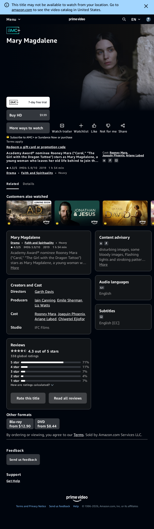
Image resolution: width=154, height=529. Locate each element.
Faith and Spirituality (37, 172)
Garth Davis (44, 291)
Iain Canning (45, 300)
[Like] (94, 125)
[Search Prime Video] (124, 19)
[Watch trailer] (62, 125)
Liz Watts (42, 305)
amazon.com (22, 9)
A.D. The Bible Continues (28, 213)
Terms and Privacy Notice (31, 506)
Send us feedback (59, 506)
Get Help (13, 481)
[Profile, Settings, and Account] (148, 19)
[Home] (77, 19)
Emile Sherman (69, 300)
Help (76, 506)
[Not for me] (108, 125)
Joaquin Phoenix (113, 155)
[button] (32, 384)
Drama (11, 172)
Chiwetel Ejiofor (71, 319)
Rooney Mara (118, 152)
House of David (125, 213)
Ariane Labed (135, 155)
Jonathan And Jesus (77, 213)
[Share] (123, 125)
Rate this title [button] (28, 398)
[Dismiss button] (146, 6)
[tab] (12, 183)
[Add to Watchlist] (81, 125)
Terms (79, 434)
